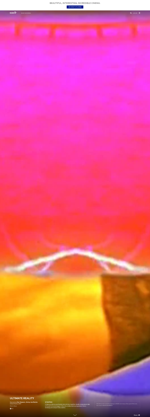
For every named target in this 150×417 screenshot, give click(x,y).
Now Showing (26, 13)
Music (15, 406)
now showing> (108, 405)
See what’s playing (75, 7)
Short (11, 406)
